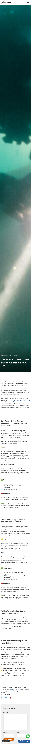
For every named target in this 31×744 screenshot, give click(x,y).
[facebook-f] (20, 741)
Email (18, 732)
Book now (5, 741)
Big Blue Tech (14, 689)
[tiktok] (25, 741)
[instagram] (22, 741)
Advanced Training (19, 368)
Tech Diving (27, 368)
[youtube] (27, 741)
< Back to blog (4, 351)
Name (5, 732)
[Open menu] (28, 3)
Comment (6, 712)
